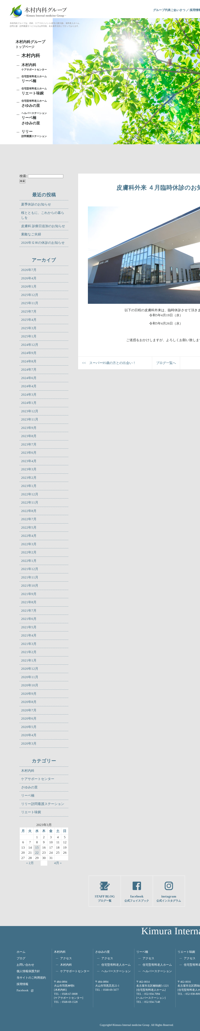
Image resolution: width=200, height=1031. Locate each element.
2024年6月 (29, 378)
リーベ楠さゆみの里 (34, 118)
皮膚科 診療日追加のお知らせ (43, 226)
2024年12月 (29, 345)
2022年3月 (29, 544)
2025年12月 (29, 295)
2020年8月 (29, 702)
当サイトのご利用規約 (31, 977)
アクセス (66, 958)
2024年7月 (29, 369)
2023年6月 (29, 453)
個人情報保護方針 (28, 971)
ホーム (21, 951)
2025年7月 (29, 311)
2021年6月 (29, 619)
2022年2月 (29, 552)
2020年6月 (29, 718)
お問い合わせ (25, 964)
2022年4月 (29, 536)
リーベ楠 (34, 79)
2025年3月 (29, 328)
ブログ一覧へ (166, 363)
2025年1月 (29, 336)
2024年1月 (29, 403)
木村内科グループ (30, 44)
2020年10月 (29, 685)
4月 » (58, 863)
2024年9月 (29, 353)
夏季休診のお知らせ (36, 204)
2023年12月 (29, 411)
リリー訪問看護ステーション (42, 804)
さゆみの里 (29, 787)
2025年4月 (29, 320)
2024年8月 (29, 361)
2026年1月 (29, 286)
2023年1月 (29, 486)
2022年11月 (29, 502)
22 (37, 852)
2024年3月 (29, 394)
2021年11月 (29, 577)
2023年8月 (29, 436)
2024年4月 (29, 386)
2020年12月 (29, 669)
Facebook (23, 990)
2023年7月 (29, 444)
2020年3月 (29, 743)
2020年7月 (29, 710)
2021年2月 (29, 652)
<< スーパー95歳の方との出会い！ (109, 363)
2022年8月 (29, 511)
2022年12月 (29, 494)
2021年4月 (29, 635)
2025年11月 (29, 303)
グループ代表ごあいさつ (169, 10)
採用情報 (22, 984)
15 (37, 847)
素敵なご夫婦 (31, 234)
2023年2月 (29, 478)
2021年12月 (29, 569)
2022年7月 (29, 519)
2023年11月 (29, 419)
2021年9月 (29, 594)
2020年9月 (29, 694)
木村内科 (27, 771)
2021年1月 (29, 660)
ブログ (21, 958)
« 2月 (30, 863)
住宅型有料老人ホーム (116, 964)
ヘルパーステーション (116, 971)
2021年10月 (29, 585)
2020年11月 (29, 677)
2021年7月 (29, 610)
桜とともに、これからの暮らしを (42, 215)
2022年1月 (29, 561)
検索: (23, 176)
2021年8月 (29, 602)
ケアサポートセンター (37, 779)
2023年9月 (29, 428)
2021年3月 (29, 644)
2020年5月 (29, 727)
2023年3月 (29, 469)
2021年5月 (29, 627)
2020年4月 (29, 735)
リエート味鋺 (34, 91)
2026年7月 (29, 270)
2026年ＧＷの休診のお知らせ (43, 243)
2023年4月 (29, 461)
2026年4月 (29, 278)
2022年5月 (29, 527)
